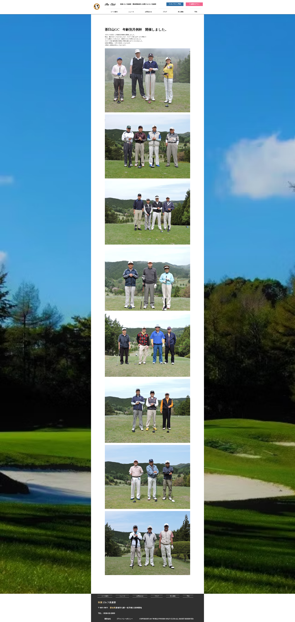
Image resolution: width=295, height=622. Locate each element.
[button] (166, 619)
